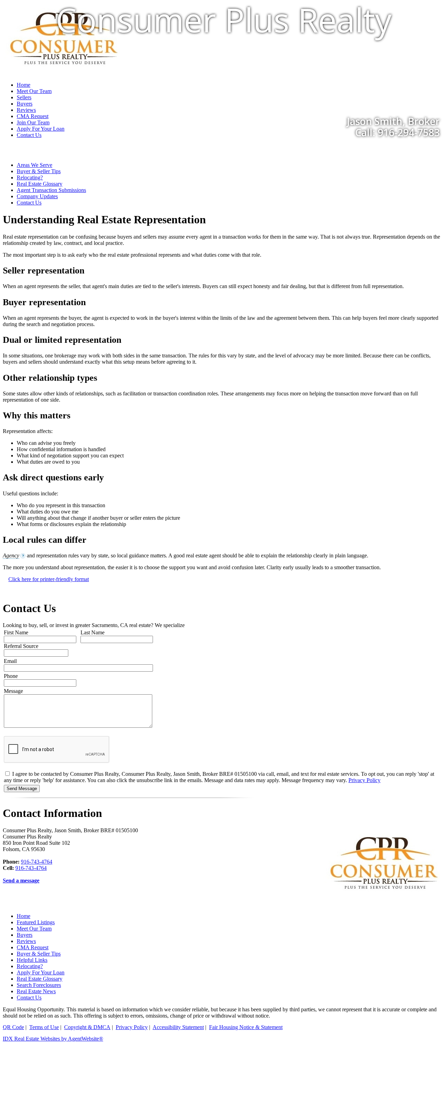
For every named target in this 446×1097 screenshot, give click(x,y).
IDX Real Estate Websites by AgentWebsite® (53, 1039)
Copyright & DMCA (87, 1027)
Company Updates (37, 196)
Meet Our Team (34, 929)
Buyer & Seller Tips (39, 171)
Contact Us (29, 135)
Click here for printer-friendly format (48, 579)
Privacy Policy (364, 780)
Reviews (26, 941)
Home (23, 916)
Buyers (24, 935)
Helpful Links (32, 960)
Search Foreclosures (39, 985)
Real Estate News (36, 991)
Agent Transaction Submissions (51, 190)
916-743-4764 (36, 862)
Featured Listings (36, 922)
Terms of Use (44, 1027)
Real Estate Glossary (39, 184)
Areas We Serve (34, 165)
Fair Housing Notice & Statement (246, 1027)
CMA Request (32, 947)
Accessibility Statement (178, 1027)
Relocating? (30, 177)
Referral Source (21, 646)
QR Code (13, 1027)
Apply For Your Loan (40, 972)
